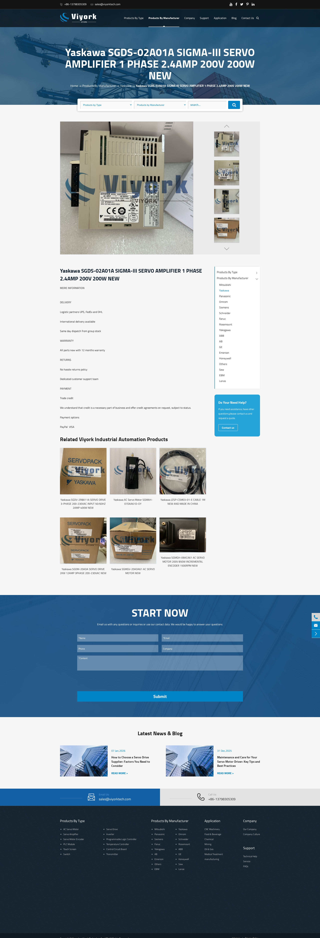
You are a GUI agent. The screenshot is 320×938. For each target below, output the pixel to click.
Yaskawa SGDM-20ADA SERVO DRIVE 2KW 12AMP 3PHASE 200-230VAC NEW (83, 571)
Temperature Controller (117, 844)
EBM (221, 375)
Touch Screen (69, 849)
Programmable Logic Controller (121, 839)
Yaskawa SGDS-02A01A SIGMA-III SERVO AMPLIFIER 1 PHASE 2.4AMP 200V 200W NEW (193, 86)
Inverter (110, 834)
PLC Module (69, 844)
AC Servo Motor (71, 829)
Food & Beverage (212, 834)
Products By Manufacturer (163, 18)
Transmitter (112, 854)
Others (223, 364)
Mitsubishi (225, 285)
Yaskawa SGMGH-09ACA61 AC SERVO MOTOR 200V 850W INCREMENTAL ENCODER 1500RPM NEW (183, 562)
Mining (207, 844)
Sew (221, 370)
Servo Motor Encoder (73, 839)
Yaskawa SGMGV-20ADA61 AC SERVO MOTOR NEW (133, 571)
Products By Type (134, 18)
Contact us (228, 427)
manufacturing (211, 859)
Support (204, 18)
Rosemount (225, 324)
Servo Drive (112, 829)
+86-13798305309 (73, 4)
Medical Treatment (213, 854)
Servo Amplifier (70, 834)
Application (220, 18)
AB (220, 341)
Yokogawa (224, 330)
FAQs (245, 866)
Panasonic (225, 296)
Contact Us (248, 18)
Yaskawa (125, 86)
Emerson (224, 353)
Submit (160, 696)
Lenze (222, 381)
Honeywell (225, 358)
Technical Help (250, 856)
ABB (221, 336)
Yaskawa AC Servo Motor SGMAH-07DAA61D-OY (133, 502)
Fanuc (222, 319)
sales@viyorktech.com (105, 4)
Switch (66, 854)
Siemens (224, 307)
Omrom (223, 302)
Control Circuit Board (116, 849)
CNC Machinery (212, 829)
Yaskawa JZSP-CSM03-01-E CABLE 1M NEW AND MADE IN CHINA (182, 502)
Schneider (224, 313)
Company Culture (251, 834)
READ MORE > (119, 773)
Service (246, 861)
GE (220, 347)
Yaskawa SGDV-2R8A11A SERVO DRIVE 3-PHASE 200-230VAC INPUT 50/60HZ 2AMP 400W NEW (83, 504)
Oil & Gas (209, 849)
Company (189, 18)
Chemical (209, 839)
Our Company (249, 829)
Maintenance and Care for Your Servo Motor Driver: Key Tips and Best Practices (238, 761)
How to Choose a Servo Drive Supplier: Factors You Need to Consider (130, 761)
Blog (234, 18)
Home (74, 86)
